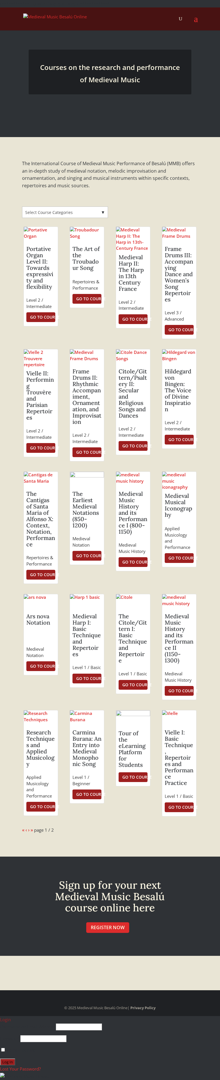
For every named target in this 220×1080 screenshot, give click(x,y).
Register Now (108, 927)
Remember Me (21, 1050)
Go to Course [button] (42, 317)
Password (9, 1038)
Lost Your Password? (20, 1069)
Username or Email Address (27, 1027)
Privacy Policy (143, 1007)
